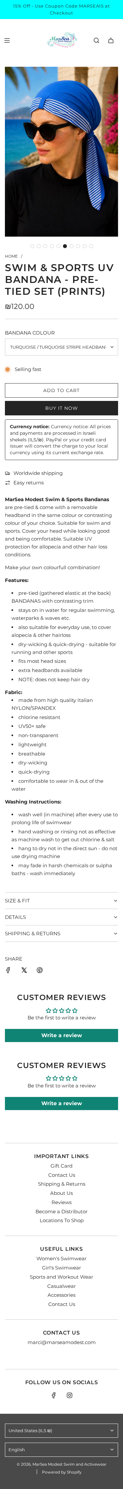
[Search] (96, 40)
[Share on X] (24, 971)
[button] (32, 246)
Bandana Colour (30, 333)
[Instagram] (69, 1395)
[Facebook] (54, 1395)
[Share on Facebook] (8, 971)
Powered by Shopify (62, 1472)
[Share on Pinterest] (39, 971)
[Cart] (111, 40)
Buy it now (61, 408)
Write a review (61, 1035)
